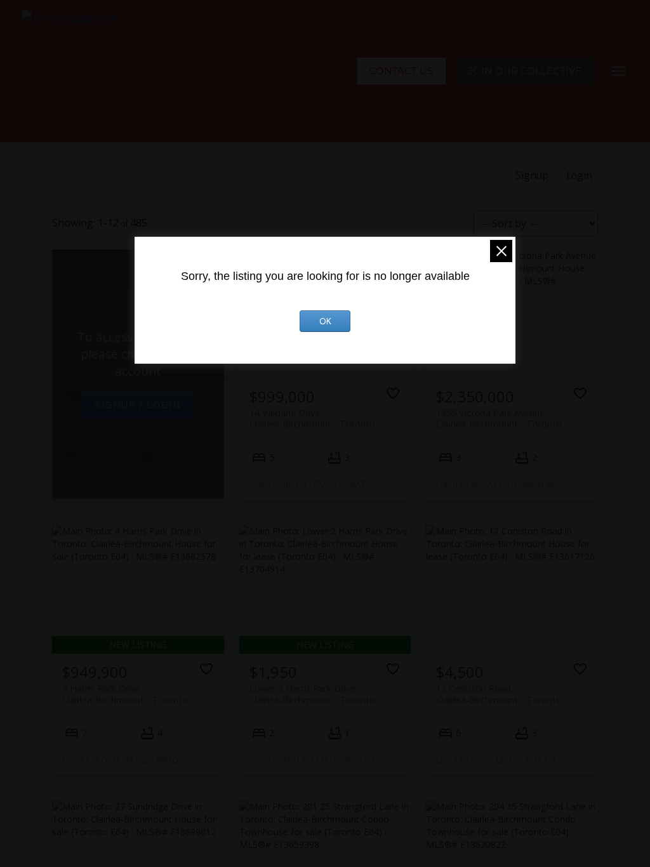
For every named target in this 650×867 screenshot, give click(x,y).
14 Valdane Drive (312, 418)
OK (325, 321)
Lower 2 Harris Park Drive (312, 693)
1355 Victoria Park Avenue (499, 418)
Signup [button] (531, 175)
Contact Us (401, 71)
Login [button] (579, 175)
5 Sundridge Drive (125, 415)
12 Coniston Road (499, 693)
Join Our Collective (524, 71)
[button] (401, 71)
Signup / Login (137, 404)
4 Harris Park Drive (125, 693)
